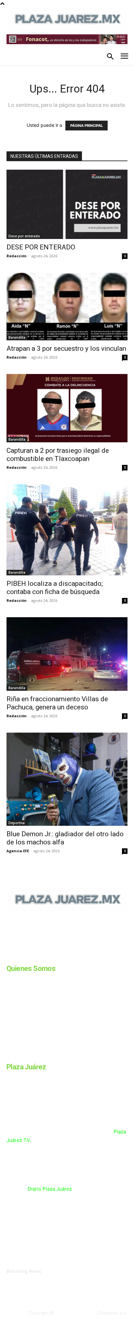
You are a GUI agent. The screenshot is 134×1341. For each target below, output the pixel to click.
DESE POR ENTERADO (41, 247)
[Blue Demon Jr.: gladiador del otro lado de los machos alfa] (67, 779)
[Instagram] (25, 956)
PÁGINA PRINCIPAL (86, 125)
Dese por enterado (24, 236)
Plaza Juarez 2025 (74, 1313)
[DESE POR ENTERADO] (67, 204)
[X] (74, 956)
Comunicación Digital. (105, 1318)
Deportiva (16, 823)
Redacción (17, 255)
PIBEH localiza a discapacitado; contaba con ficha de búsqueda (55, 588)
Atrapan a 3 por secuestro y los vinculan (66, 348)
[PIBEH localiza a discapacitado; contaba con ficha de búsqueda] (67, 529)
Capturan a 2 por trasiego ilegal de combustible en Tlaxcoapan (58, 455)
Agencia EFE (18, 850)
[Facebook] (9, 956)
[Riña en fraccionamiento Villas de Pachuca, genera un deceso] (67, 654)
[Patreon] (41, 956)
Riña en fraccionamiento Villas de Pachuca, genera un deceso (57, 703)
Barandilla (16, 337)
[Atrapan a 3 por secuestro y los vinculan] (67, 306)
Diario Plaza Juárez (50, 1189)
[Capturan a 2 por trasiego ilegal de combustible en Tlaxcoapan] (67, 408)
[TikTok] (57, 956)
